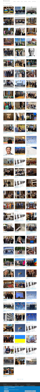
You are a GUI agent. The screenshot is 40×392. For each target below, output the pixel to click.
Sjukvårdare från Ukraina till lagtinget (7, 14)
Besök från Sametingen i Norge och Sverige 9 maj (20, 288)
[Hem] (7, 1)
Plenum (22, 1)
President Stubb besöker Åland (29, 56)
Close (35, 386)
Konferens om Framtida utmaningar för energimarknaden (7, 110)
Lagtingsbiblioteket (17, 385)
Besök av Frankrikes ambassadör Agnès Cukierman (19, 210)
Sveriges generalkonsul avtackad (6, 67)
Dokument (18, 1)
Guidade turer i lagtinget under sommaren (30, 77)
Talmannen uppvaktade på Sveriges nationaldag (20, 77)
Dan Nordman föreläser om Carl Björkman (19, 332)
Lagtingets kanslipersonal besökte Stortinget (8, 288)
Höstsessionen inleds (17, 231)
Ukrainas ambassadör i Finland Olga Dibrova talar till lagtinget (8, 343)
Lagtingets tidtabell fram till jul (18, 187)
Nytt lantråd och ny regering (6, 187)
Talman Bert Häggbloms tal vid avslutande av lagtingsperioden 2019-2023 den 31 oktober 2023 (31, 199)
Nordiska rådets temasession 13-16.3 (30, 310)
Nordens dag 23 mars (17, 310)
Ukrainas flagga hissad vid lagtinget (7, 321)
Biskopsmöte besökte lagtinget (6, 46)
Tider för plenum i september (6, 231)
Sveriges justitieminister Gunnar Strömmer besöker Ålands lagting (8, 299)
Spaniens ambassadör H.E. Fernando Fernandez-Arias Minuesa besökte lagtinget (31, 88)
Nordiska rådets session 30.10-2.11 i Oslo (7, 209)
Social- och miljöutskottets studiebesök (7, 132)
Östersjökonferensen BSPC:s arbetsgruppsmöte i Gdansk (31, 277)
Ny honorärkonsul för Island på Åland (7, 25)
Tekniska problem (28, 332)
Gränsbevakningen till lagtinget (29, 25)
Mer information (13, 387)
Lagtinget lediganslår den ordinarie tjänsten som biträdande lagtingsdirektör (7, 221)
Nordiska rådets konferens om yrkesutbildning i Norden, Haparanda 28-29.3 (19, 299)
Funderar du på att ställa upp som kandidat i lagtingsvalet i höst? (30, 244)
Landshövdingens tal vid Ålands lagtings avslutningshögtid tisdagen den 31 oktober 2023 (20, 199)
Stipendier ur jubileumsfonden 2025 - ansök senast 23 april (31, 144)
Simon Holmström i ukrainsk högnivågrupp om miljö (8, 277)
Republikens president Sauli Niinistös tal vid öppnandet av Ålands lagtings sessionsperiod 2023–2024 (31, 188)
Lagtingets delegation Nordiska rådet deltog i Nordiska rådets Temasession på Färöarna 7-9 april (31, 122)
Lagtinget (29, 1)
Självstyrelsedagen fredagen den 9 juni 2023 (30, 266)
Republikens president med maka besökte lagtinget (19, 56)
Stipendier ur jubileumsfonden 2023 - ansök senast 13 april (31, 321)
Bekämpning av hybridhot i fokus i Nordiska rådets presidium (20, 176)
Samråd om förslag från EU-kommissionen (19, 220)
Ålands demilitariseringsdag (29, 299)
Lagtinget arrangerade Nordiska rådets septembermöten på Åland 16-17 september (30, 15)
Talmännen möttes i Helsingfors (6, 77)
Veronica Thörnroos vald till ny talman (30, 176)
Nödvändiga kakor (7, 388)
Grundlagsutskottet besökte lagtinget (18, 14)
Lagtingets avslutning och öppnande (30, 209)
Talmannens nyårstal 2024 (6, 176)
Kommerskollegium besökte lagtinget (18, 25)
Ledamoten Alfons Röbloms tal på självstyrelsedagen (6, 267)
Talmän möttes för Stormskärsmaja (18, 132)
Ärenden (14, 1)
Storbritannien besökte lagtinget (18, 67)
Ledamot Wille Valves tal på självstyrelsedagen (31, 67)
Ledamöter (25, 1)
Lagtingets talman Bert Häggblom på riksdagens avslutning (8, 310)
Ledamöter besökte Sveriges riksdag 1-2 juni (19, 266)
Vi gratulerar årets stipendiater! (18, 277)
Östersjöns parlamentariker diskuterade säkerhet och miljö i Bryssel (8, 332)
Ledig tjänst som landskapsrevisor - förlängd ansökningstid (30, 155)
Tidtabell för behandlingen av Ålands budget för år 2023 (20, 354)
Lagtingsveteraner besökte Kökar (29, 46)
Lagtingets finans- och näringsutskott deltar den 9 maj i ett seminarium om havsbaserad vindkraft (31, 288)
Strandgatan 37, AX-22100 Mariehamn (31, 385)
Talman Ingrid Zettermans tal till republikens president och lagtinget (7, 199)
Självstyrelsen (34, 1)
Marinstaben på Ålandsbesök (18, 46)
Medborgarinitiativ (22, 385)
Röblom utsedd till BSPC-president (7, 56)
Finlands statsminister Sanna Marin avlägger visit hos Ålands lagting (20, 321)
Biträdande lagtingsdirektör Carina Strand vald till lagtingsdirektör (31, 221)
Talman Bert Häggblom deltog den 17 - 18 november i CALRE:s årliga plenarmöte (7, 375)
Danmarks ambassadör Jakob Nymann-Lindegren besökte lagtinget (31, 99)
